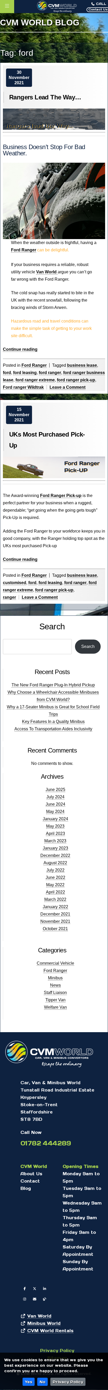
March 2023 (55, 841)
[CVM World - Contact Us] (35, 1299)
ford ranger (50, 372)
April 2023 (55, 833)
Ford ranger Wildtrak (23, 387)
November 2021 (55, 921)
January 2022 (55, 907)
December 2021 (55, 914)
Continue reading (20, 349)
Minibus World (44, 1323)
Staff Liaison (55, 992)
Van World (47, 272)
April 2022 (55, 892)
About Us (31, 1173)
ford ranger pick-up (76, 380)
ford (7, 372)
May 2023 (55, 826)
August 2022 (55, 863)
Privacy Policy (68, 1382)
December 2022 (55, 855)
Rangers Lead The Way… (45, 97)
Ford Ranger (23, 250)
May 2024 (55, 811)
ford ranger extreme (35, 380)
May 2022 (55, 885)
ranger (9, 597)
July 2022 (55, 870)
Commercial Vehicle (55, 963)
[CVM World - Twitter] (35, 1288)
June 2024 (55, 804)
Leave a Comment (67, 387)
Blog (25, 1188)
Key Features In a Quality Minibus (53, 721)
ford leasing (25, 372)
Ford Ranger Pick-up (61, 495)
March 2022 (55, 899)
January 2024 (55, 819)
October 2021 (55, 928)
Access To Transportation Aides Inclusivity (53, 729)
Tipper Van (55, 1000)
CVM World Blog (39, 22)
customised (14, 582)
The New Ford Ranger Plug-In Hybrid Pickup (53, 685)
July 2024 (55, 797)
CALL (100, 3)
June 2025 (55, 789)
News (55, 985)
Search (52, 626)
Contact (30, 1180)
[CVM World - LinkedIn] (44, 1288)
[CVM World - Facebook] (25, 1288)
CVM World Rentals (50, 1330)
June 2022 (55, 877)
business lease (82, 365)
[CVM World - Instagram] (25, 1299)
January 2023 (55, 848)
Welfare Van (55, 1007)
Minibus (55, 978)
